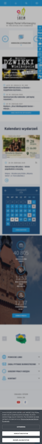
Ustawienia (21, 427)
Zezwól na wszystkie (21, 440)
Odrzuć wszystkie (21, 433)
